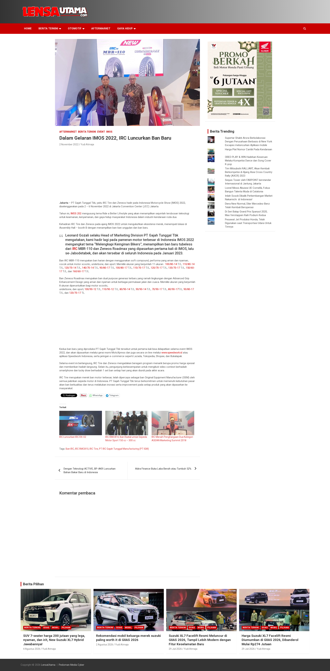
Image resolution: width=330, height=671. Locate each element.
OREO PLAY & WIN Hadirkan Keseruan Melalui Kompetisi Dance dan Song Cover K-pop (248, 160)
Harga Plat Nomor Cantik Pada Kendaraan (248, 149)
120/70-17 (156, 267)
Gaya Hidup (125, 28)
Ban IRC (70, 448)
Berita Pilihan (33, 584)
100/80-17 (121, 267)
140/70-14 (88, 267)
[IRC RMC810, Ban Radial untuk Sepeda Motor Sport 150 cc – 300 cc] (126, 423)
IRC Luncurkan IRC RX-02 (72, 437)
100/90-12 (90, 289)
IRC (75, 249)
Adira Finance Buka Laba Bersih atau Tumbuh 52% (163, 468)
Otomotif (74, 28)
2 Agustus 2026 (104, 644)
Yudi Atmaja (87, 144)
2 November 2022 (69, 144)
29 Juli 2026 (175, 648)
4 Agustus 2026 (31, 648)
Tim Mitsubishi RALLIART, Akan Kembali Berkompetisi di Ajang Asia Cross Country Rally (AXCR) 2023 (248, 172)
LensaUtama (48, 664)
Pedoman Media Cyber (71, 664)
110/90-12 (108, 289)
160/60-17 (78, 271)
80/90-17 (173, 289)
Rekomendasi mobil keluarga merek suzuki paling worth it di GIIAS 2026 (128, 638)
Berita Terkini (48, 28)
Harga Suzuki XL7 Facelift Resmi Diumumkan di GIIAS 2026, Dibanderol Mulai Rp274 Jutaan (270, 640)
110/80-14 (188, 264)
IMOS (109, 131)
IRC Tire (94, 448)
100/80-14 (171, 264)
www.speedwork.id (171, 352)
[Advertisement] (127, 173)
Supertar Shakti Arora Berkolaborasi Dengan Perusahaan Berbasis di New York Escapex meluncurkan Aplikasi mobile (248, 141)
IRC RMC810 (82, 448)
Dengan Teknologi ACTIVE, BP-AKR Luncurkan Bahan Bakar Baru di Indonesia (90, 470)
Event (101, 131)
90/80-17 (105, 267)
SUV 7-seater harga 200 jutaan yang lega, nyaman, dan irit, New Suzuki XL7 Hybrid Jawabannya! (54, 640)
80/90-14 (125, 289)
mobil (55, 627)
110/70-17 (139, 267)
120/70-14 (70, 267)
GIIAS (46, 627)
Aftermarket (100, 28)
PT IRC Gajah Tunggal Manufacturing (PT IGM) (124, 448)
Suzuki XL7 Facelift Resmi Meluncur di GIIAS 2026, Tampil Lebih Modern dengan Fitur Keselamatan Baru (200, 640)
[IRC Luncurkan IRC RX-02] (80, 423)
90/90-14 (141, 289)
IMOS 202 (75, 213)
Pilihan (66, 627)
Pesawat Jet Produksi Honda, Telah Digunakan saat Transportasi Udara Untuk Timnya (248, 223)
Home (28, 28)
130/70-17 (174, 267)
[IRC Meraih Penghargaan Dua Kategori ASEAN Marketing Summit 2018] (173, 423)
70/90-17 (157, 289)
